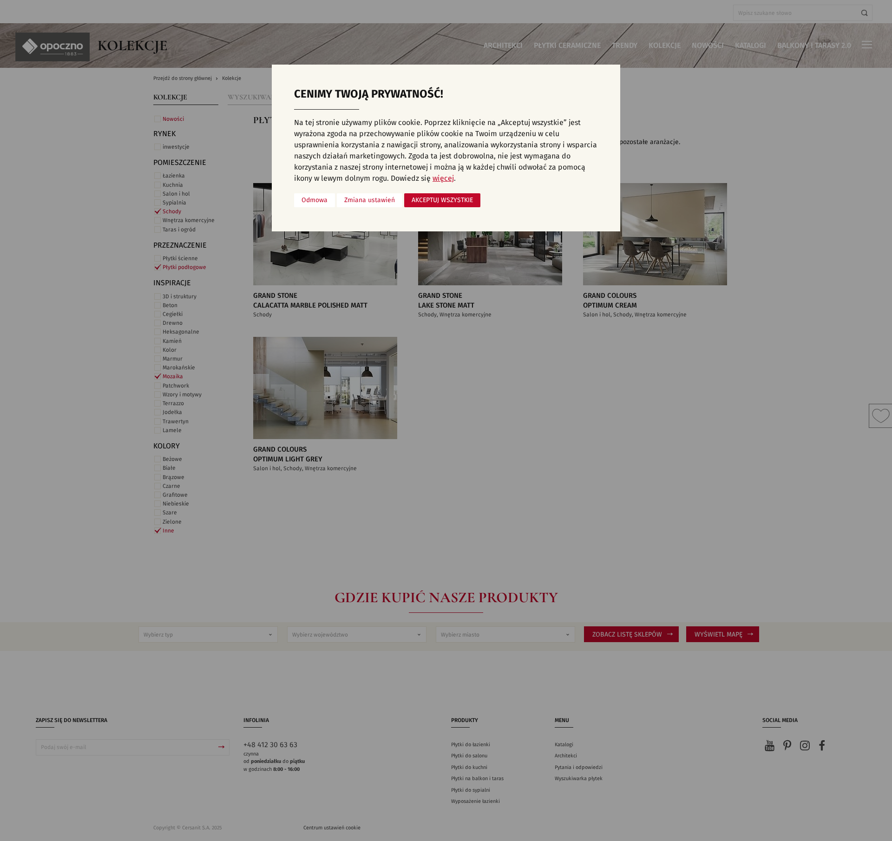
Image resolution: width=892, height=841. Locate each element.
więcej (443, 178)
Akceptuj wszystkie (442, 200)
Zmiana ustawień (369, 200)
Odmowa (315, 200)
